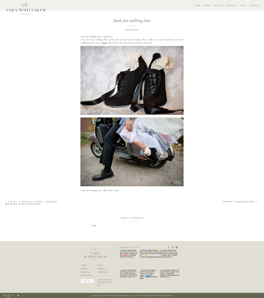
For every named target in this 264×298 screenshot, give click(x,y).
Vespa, (105, 43)
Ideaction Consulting (142, 295)
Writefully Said (167, 295)
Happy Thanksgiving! (239, 202)
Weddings (132, 30)
